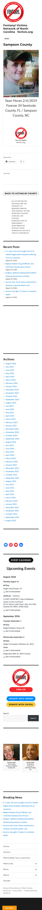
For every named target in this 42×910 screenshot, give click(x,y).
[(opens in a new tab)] (18, 312)
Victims (6, 852)
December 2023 (12, 468)
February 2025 (12, 422)
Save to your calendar (13, 591)
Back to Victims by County (21, 193)
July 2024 (10, 445)
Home (6, 846)
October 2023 (11, 475)
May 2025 (10, 413)
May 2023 (10, 491)
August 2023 (11, 481)
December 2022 (12, 507)
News (6, 869)
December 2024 (12, 429)
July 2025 (10, 406)
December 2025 (12, 390)
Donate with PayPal (21, 704)
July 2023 (10, 485)
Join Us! (21, 689)
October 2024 (11, 435)
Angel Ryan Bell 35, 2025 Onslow (17, 654)
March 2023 (11, 498)
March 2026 (11, 380)
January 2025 (11, 426)
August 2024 (11, 442)
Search (6, 713)
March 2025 (11, 419)
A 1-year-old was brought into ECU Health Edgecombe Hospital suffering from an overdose (21, 254)
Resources (8, 863)
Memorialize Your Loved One (16, 858)
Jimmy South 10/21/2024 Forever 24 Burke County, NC (11, 765)
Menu (7, 39)
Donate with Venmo (21, 699)
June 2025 (10, 409)
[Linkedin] (21, 544)
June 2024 (10, 449)
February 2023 (12, 501)
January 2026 (11, 386)
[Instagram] (10, 544)
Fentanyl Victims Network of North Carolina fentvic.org (18, 29)
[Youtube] (16, 544)
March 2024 (11, 458)
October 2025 (11, 396)
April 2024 (10, 455)
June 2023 (10, 488)
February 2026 (12, 383)
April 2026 (10, 377)
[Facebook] (5, 544)
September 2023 (12, 478)
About (6, 875)
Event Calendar (21, 560)
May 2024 (10, 452)
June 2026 (10, 370)
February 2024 (12, 462)
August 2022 (11, 521)
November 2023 (12, 471)
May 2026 (10, 373)
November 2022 (12, 511)
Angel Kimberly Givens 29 (13, 628)
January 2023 (11, 504)
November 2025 (12, 393)
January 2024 (11, 465)
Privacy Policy (17, 891)
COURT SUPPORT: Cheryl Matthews (18, 599)
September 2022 (12, 517)
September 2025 (12, 400)
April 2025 (10, 416)
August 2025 (11, 403)
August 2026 (11, 364)
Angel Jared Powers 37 (12, 589)
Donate (6, 881)
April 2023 (10, 494)
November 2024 (12, 432)
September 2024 (12, 439)
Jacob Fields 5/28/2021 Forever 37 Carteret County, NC (30, 765)
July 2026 (10, 367)
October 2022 (11, 514)
